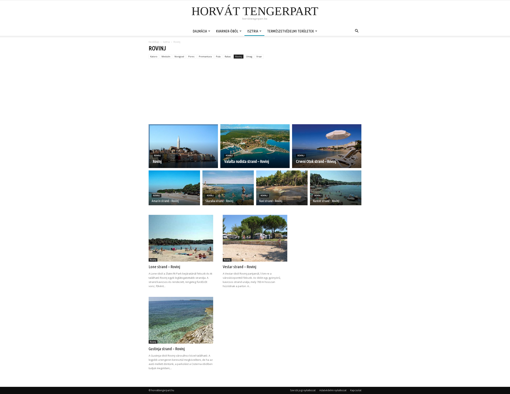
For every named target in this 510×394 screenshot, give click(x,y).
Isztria (252, 31)
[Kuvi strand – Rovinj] (282, 190)
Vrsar (259, 56)
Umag (249, 56)
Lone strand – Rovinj (164, 266)
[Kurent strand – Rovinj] (335, 190)
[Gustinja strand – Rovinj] (181, 320)
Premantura (205, 56)
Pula (218, 56)
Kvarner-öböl (227, 31)
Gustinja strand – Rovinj (167, 348)
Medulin (166, 56)
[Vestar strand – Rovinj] (255, 238)
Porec (191, 56)
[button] (356, 31)
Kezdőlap (154, 42)
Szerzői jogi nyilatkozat (303, 390)
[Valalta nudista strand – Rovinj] (255, 146)
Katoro (153, 56)
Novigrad (179, 56)
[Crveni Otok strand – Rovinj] (326, 146)
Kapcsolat (355, 390)
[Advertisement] (255, 94)
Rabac (228, 56)
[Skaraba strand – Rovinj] (228, 190)
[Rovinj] (183, 146)
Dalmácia (200, 31)
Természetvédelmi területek (290, 31)
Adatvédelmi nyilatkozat (332, 390)
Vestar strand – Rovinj (239, 266)
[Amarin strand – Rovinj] (174, 190)
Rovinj (238, 56)
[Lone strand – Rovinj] (181, 238)
